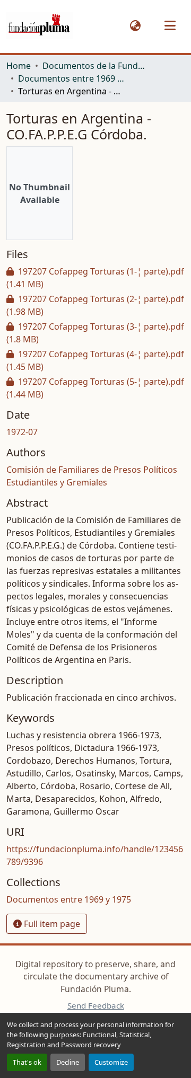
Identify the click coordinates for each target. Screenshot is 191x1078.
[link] (95, 277)
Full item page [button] (51, 924)
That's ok (27, 1062)
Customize (111, 1062)
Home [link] (18, 66)
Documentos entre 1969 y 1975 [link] (71, 78)
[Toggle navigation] (170, 25)
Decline (67, 1062)
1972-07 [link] (22, 432)
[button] (39, 25)
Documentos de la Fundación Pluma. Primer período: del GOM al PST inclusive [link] (95, 66)
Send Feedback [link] (95, 1005)
